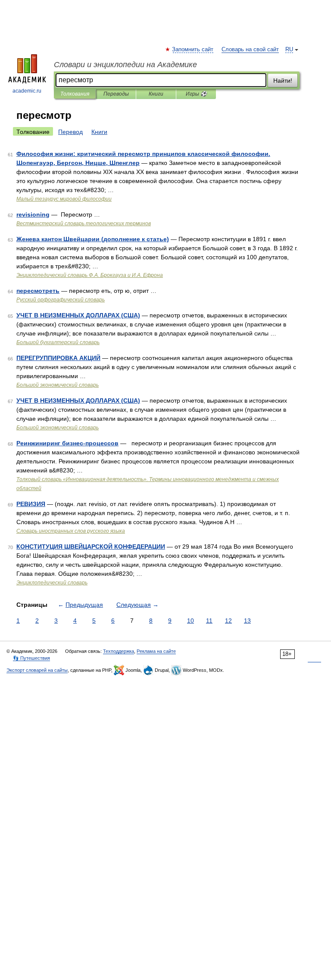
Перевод (70, 131)
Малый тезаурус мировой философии (64, 199)
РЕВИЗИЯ (30, 503)
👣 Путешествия (31, 658)
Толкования (74, 94)
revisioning (33, 214)
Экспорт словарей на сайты (37, 670)
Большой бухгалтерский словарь (58, 342)
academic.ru (26, 91)
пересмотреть (37, 290)
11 (209, 620)
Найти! (282, 80)
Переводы (116, 94)
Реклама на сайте (156, 651)
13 (247, 620)
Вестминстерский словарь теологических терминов (83, 223)
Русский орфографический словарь (60, 300)
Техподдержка (118, 651)
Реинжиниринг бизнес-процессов (67, 443)
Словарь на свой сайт (250, 50)
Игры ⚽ (196, 94)
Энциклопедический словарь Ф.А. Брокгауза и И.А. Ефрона (89, 275)
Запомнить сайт (193, 50)
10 (190, 620)
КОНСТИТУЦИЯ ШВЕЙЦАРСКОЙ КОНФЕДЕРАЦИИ (90, 546)
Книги (156, 94)
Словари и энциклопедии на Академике (125, 64)
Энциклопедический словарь (51, 583)
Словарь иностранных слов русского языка (70, 531)
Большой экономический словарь (57, 385)
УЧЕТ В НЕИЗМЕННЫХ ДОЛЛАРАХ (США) (78, 315)
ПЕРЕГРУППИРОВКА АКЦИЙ (58, 357)
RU (289, 50)
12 (228, 620)
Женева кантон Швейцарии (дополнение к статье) (92, 239)
